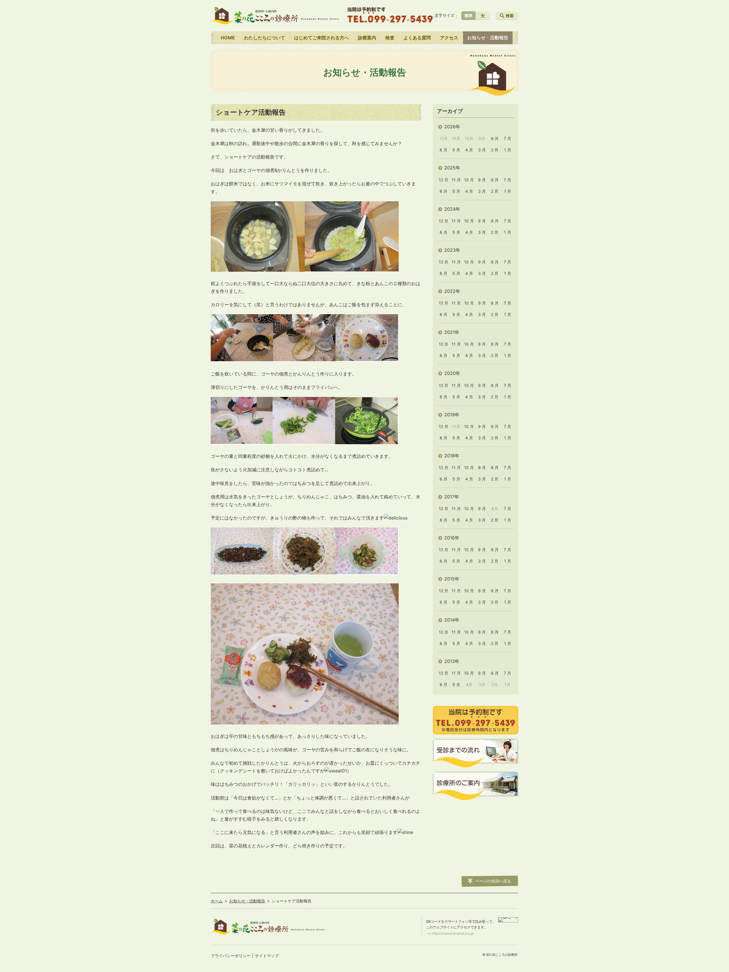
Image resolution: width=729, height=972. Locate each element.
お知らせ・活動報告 (487, 37)
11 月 (456, 179)
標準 (468, 15)
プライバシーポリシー (231, 955)
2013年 (451, 661)
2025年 (452, 168)
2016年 (451, 538)
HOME (228, 37)
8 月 (495, 138)
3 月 (482, 149)
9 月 (482, 179)
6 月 (443, 149)
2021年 (451, 332)
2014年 (451, 620)
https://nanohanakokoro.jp (453, 933)
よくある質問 (417, 37)
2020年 (452, 373)
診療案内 (367, 37)
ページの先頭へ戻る (493, 880)
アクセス (449, 37)
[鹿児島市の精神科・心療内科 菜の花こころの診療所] (275, 16)
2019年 (451, 414)
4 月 (469, 149)
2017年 (451, 497)
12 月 (443, 179)
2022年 (452, 291)
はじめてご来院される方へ (321, 37)
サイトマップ (267, 955)
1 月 (507, 149)
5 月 (456, 149)
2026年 (452, 126)
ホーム (217, 900)
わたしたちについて (264, 37)
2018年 (451, 455)
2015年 (451, 579)
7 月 (507, 138)
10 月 (469, 179)
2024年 (452, 209)
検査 (389, 37)
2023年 (452, 250)
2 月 (494, 149)
